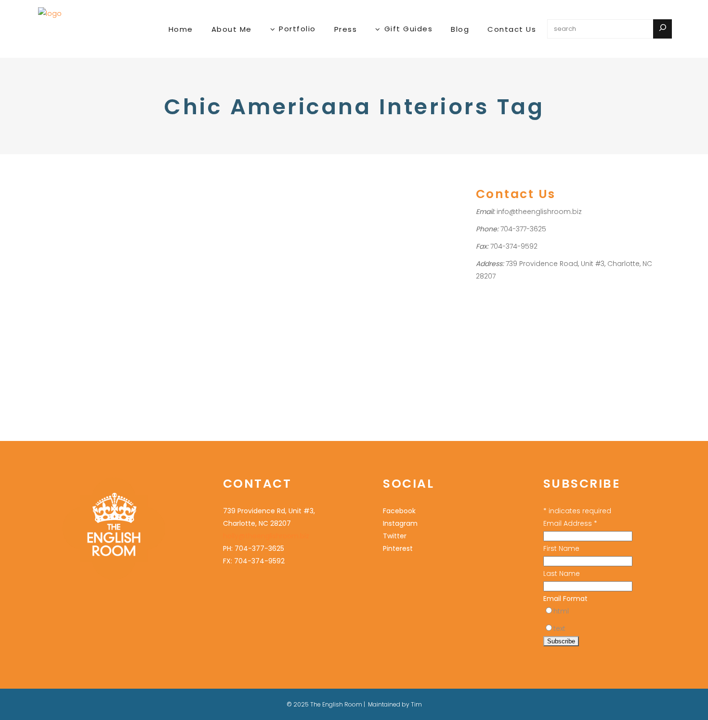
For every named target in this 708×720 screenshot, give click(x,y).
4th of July (56, 231)
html (561, 611)
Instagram (400, 523)
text (559, 628)
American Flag (97, 231)
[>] (662, 29)
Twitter (394, 536)
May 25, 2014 (59, 179)
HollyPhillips (68, 244)
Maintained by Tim (395, 704)
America (54, 257)
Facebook (399, 511)
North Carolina (64, 294)
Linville (76, 282)
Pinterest (103, 294)
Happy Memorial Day (88, 206)
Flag (112, 269)
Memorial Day (111, 282)
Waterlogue (110, 307)
